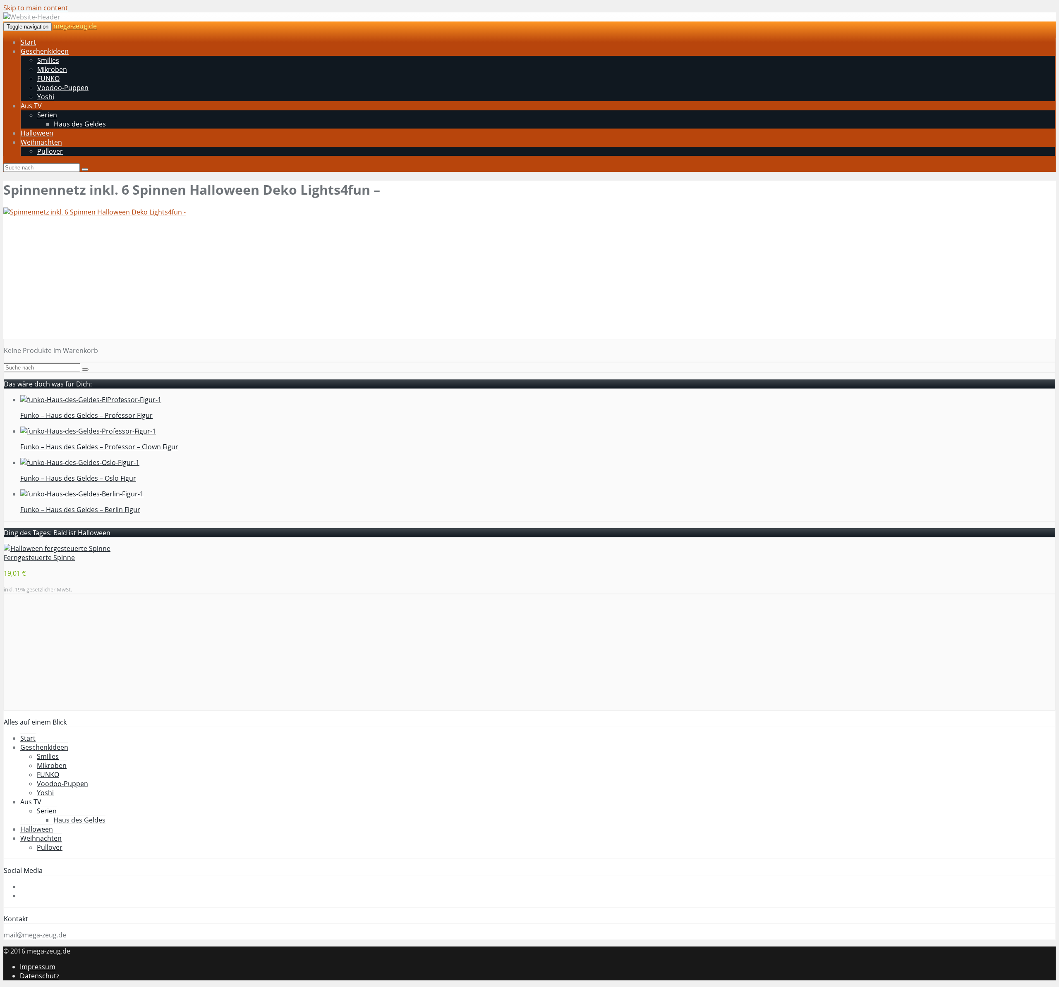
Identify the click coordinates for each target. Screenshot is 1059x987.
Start (28, 42)
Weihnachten (41, 142)
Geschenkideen (45, 51)
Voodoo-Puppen (63, 87)
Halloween (37, 133)
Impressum (37, 966)
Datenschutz (39, 975)
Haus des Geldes (80, 124)
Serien (47, 114)
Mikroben (52, 69)
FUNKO (48, 78)
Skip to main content (35, 7)
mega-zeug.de (75, 26)
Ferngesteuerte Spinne (39, 557)
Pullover (50, 151)
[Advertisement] (251, 281)
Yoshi (45, 96)
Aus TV (31, 105)
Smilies (48, 60)
